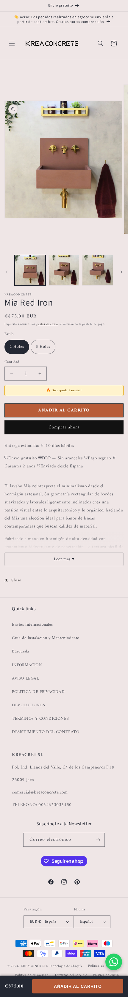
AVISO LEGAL (25, 678)
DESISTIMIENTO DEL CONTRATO (45, 732)
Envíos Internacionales (32, 624)
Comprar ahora (64, 427)
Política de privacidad (32, 975)
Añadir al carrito (78, 986)
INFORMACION (27, 665)
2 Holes (17, 346)
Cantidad (11, 362)
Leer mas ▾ (64, 559)
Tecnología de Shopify (65, 966)
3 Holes (43, 346)
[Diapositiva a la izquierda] (6, 271)
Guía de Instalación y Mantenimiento (45, 638)
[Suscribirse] (97, 840)
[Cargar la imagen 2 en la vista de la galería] (64, 270)
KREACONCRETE (34, 966)
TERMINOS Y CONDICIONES (40, 718)
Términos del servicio (70, 975)
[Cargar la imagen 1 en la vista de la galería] (30, 270)
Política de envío (106, 975)
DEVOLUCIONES (28, 705)
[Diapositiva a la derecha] (121, 271)
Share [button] (16, 580)
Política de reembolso (104, 966)
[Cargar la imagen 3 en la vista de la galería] (97, 270)
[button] (11, 43)
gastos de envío (47, 324)
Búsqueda (20, 651)
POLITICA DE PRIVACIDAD (38, 692)
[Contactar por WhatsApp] (113, 962)
